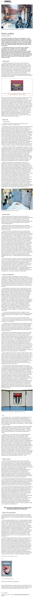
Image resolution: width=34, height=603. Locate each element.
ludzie (9, 556)
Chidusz (7, 1)
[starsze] (3, 558)
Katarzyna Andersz (6, 35)
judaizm (6, 556)
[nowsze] (1, 558)
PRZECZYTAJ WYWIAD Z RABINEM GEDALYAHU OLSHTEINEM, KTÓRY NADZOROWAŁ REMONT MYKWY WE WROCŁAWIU (17, 508)
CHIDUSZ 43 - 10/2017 (13, 556)
